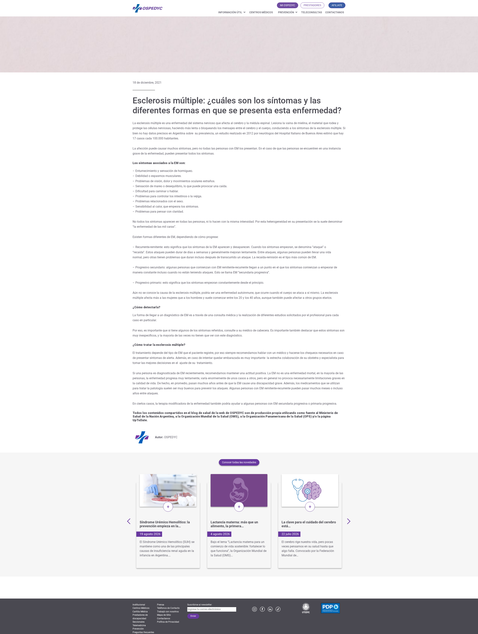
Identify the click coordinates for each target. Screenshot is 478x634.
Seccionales (139, 622)
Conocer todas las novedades (239, 462)
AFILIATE (337, 5)
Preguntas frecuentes (143, 632)
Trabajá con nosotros (168, 611)
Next (347, 521)
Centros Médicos (261, 12)
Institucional (139, 604)
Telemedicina (139, 625)
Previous (130, 521)
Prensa (160, 604)
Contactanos (334, 12)
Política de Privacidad (168, 622)
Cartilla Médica (140, 611)
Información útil (230, 12)
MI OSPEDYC (287, 5)
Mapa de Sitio (164, 615)
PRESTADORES (312, 5)
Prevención (286, 12)
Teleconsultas (311, 12)
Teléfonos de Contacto (168, 608)
